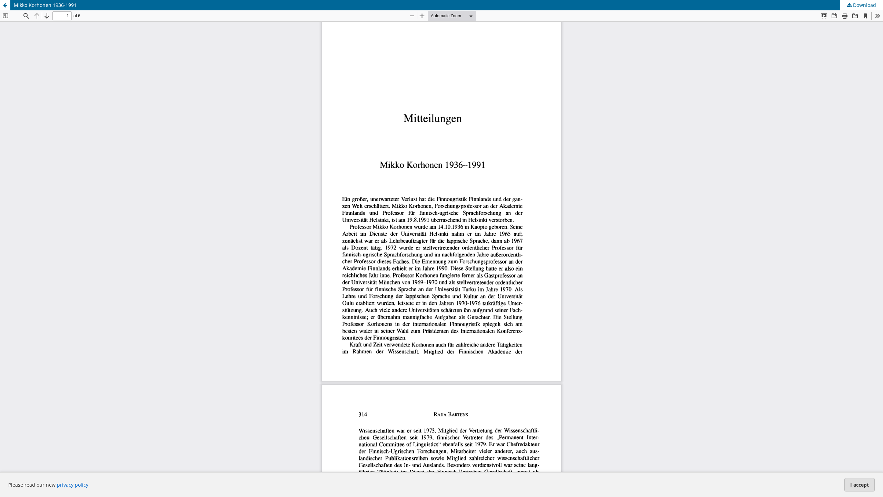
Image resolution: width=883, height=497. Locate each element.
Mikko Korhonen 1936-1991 (45, 5)
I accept (859, 484)
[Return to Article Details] (5, 5)
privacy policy (72, 484)
